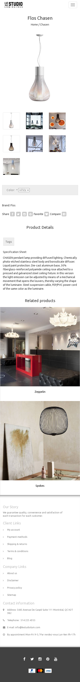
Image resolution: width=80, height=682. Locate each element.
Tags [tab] (8, 241)
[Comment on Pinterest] (30, 214)
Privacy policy (14, 587)
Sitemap (11, 595)
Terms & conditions (17, 551)
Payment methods (17, 537)
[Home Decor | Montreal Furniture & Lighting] (12, 5)
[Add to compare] (64, 214)
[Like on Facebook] (12, 214)
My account (13, 529)
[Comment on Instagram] (24, 214)
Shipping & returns (17, 544)
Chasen (44, 24)
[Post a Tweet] (18, 214)
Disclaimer (13, 580)
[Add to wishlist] (46, 214)
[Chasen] (40, 70)
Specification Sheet (14, 252)
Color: (12, 190)
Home (34, 24)
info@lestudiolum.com (27, 627)
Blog (9, 558)
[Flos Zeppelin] (40, 354)
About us (12, 573)
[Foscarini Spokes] (40, 448)
